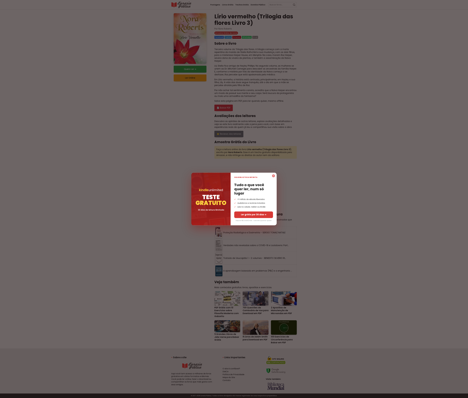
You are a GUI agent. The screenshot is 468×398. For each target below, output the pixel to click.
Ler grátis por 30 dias (253, 214)
